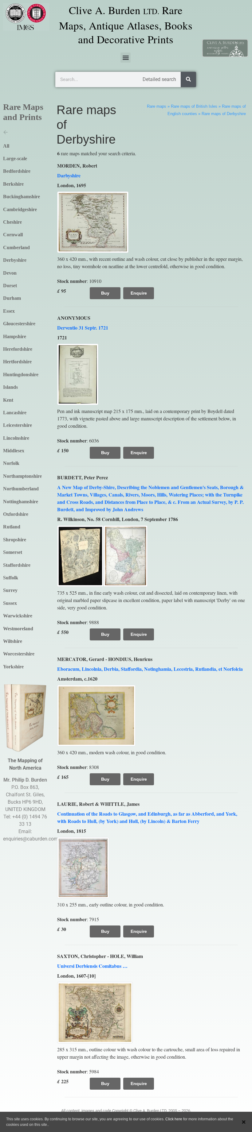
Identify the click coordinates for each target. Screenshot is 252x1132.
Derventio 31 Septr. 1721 (82, 327)
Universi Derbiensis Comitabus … (92, 965)
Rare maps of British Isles (194, 106)
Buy (105, 293)
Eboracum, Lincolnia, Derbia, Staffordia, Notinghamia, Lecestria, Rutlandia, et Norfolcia (150, 668)
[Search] (188, 79)
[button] (125, 57)
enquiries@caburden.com (30, 839)
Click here (173, 1119)
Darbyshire (69, 175)
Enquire (139, 293)
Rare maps (156, 106)
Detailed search (159, 79)
